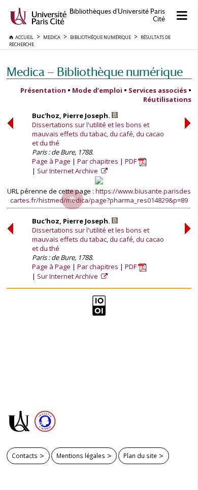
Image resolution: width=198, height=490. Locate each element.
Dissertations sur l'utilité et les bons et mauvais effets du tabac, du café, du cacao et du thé (98, 133)
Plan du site (140, 455)
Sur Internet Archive (68, 170)
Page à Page (51, 161)
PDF (131, 161)
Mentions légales (80, 455)
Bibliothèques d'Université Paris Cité (117, 15)
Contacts (25, 455)
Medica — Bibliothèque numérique (95, 72)
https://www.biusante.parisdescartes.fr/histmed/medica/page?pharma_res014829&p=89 (100, 195)
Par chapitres (97, 161)
